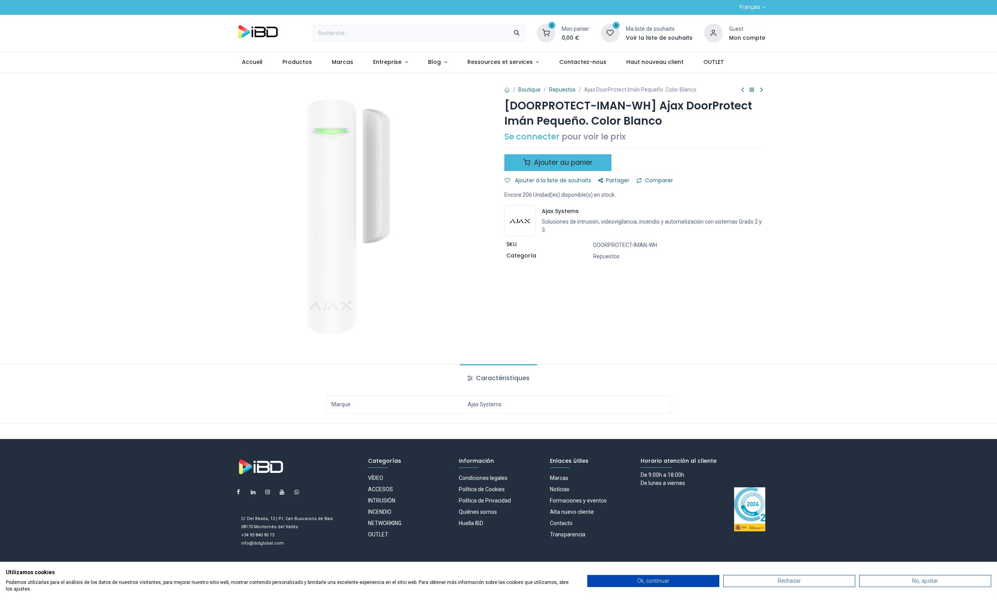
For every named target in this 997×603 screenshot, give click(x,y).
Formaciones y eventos (578, 500)
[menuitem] (252, 62)
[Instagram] (267, 492)
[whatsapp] (296, 492)
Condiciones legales (483, 478)
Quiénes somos (478, 512)
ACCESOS (380, 489)
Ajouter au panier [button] (562, 162)
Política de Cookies (482, 489)
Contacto (561, 523)
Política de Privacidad (485, 500)
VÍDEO (375, 478)
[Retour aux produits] (752, 90)
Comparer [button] (659, 180)
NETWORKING (385, 523)
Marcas (559, 478)
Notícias (559, 489)
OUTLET (378, 534)
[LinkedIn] (253, 492)
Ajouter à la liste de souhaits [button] (552, 180)
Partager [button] (617, 180)
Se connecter (532, 136)
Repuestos (562, 89)
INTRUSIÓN (381, 500)
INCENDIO (379, 512)
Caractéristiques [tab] (502, 378)
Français (750, 7)
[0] (546, 33)
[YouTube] (282, 492)
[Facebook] (238, 492)
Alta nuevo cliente (572, 512)
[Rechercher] (517, 33)
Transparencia (567, 534)
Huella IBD (471, 523)
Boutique (529, 89)
